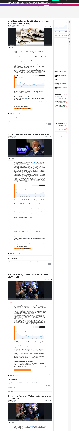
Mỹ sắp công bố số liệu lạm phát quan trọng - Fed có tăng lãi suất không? (61, 75)
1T (17, 80)
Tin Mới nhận (9, 3)
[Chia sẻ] (44, 26)
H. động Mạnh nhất (57, 96)
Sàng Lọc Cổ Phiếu (42, 2)
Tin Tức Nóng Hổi (20, 3)
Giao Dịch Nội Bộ (49, 3)
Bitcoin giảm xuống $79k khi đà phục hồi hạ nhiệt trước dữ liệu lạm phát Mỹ (62, 87)
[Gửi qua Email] (23, 113)
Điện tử (37, 3)
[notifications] (69, 0)
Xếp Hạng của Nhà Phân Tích (54, 3)
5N (23, 80)
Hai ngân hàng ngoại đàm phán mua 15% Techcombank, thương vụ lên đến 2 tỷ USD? (62, 72)
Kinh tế (32, 3)
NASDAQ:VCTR (33, 162)
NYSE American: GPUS (31, 426)
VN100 (55, 31)
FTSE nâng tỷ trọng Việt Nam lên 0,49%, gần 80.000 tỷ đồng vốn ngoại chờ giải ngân (61, 84)
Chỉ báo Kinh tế (40, 3)
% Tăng (61, 96)
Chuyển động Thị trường (58, 94)
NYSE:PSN (29, 305)
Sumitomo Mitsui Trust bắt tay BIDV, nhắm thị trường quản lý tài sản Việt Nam (62, 79)
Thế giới (34, 3)
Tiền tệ (23, 3)
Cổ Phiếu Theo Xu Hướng (59, 123)
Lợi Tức (59, 3)
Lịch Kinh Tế (37, 2)
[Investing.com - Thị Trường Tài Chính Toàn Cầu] (11, 0)
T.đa (25, 80)
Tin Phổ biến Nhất (15, 3)
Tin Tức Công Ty (44, 3)
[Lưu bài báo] (46, 26)
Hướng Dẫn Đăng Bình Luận (11, 387)
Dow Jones (56, 35)
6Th (20, 80)
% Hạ (63, 96)
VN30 (55, 30)
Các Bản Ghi (62, 3)
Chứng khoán (28, 3)
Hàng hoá (25, 3)
